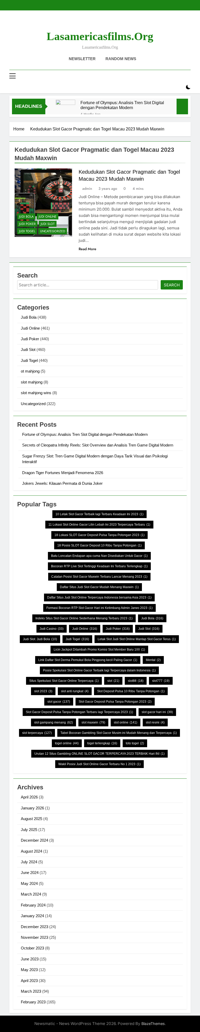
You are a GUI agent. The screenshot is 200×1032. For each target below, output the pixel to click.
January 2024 (32, 916)
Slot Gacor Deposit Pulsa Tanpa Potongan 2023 (115, 701)
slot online (125, 722)
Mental (153, 660)
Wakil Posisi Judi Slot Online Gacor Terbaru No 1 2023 (99, 764)
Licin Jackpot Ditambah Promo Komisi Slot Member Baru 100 (99, 649)
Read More (87, 248)
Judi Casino (52, 629)
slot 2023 (43, 691)
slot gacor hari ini (157, 712)
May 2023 (29, 969)
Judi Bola (26, 216)
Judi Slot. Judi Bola (40, 639)
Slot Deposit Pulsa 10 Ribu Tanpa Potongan (131, 691)
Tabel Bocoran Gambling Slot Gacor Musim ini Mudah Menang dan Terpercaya (118, 733)
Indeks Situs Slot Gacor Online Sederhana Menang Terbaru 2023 (84, 618)
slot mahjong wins (36, 393)
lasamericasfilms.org (100, 36)
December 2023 (34, 926)
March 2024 (31, 894)
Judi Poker (27, 224)
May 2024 (29, 883)
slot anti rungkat (75, 691)
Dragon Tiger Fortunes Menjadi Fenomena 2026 (62, 472)
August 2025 (31, 818)
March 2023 (31, 991)
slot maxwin (93, 722)
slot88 (135, 681)
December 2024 (34, 840)
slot (113, 681)
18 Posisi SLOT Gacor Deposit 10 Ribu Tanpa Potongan (99, 545)
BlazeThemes (153, 1023)
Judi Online (48, 216)
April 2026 (29, 797)
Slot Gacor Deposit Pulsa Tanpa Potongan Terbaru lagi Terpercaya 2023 (79, 712)
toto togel (135, 743)
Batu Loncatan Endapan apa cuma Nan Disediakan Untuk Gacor (99, 556)
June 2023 (30, 959)
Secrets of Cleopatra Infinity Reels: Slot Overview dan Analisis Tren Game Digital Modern (97, 445)
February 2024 (33, 905)
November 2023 (34, 937)
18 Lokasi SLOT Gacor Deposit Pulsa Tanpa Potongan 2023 (99, 535)
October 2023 (32, 948)
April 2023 (29, 980)
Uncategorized (52, 231)
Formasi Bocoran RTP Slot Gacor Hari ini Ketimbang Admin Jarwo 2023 (99, 608)
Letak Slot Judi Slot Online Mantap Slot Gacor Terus (137, 639)
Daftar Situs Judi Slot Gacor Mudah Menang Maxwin (99, 587)
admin (87, 188)
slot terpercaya (37, 733)
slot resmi (155, 722)
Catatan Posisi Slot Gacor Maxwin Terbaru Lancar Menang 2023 (99, 576)
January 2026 (32, 808)
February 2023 (33, 1002)
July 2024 (29, 862)
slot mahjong (31, 382)
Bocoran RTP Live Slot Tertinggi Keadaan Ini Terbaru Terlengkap (99, 566)
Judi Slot (48, 224)
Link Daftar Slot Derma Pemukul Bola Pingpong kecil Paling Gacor (87, 660)
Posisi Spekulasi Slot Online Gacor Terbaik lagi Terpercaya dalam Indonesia (99, 670)
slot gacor (58, 701)
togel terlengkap (102, 743)
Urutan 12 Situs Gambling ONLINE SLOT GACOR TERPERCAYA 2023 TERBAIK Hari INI (99, 754)
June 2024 (30, 872)
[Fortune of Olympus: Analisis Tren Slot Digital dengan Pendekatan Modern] (65, 109)
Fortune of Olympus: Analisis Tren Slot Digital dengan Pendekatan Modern (122, 105)
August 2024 (31, 851)
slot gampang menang (53, 722)
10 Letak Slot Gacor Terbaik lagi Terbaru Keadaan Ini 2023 (99, 514)
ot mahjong (30, 371)
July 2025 (29, 829)
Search (172, 284)
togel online (67, 743)
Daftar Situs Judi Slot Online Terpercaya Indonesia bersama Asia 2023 (99, 597)
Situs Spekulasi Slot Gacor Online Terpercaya (64, 681)
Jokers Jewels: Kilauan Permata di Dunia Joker (62, 483)
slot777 (161, 681)
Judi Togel (27, 231)
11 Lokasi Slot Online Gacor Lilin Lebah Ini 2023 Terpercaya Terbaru (99, 524)
